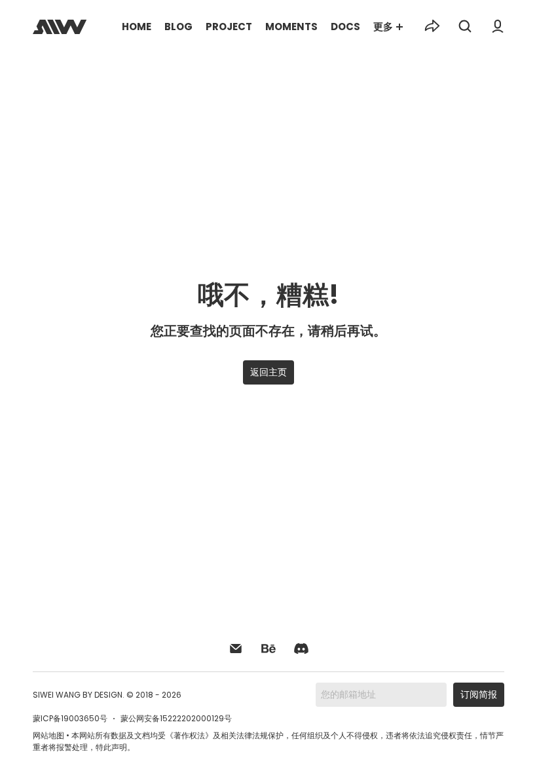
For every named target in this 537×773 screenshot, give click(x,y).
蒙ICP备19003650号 (70, 718)
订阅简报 (478, 694)
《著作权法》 (189, 735)
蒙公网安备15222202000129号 (176, 718)
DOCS (345, 26)
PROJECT (229, 26)
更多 (383, 26)
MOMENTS (291, 26)
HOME (136, 26)
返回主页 (268, 372)
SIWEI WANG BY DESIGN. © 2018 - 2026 (107, 694)
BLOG (178, 26)
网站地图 (48, 735)
